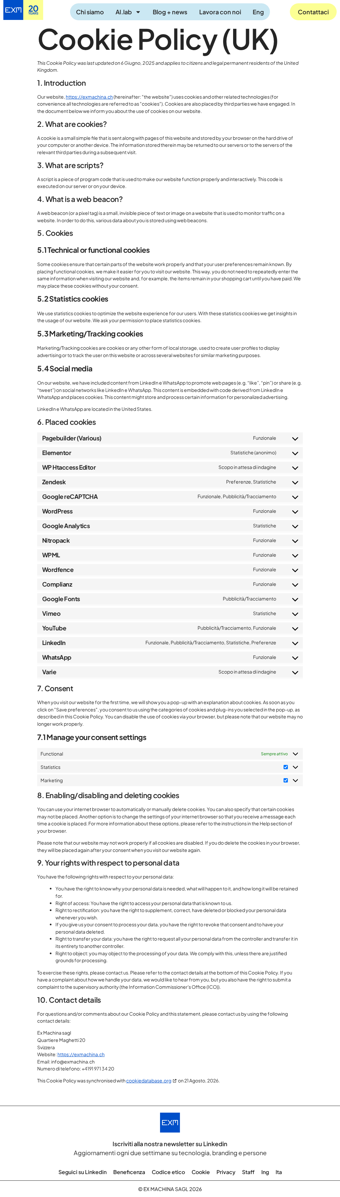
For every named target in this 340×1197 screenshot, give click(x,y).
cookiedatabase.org (148, 1080)
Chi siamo (90, 12)
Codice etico (168, 1171)
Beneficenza (129, 1171)
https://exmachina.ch (89, 97)
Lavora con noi (220, 12)
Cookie (201, 1171)
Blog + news (170, 12)
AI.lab (124, 12)
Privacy (225, 1171)
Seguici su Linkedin (82, 1171)
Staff (248, 1171)
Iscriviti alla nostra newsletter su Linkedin (170, 1144)
